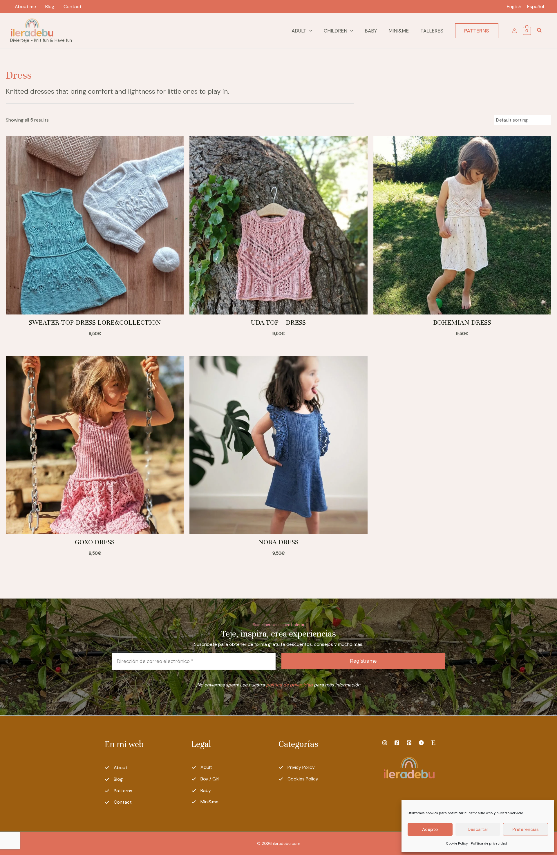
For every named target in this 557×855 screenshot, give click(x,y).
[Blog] (114, 779)
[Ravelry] (421, 742)
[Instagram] (384, 742)
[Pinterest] (409, 742)
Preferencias (525, 829)
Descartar (478, 829)
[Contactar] (118, 802)
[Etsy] (433, 742)
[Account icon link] (514, 30)
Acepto (430, 829)
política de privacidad (289, 685)
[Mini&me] (204, 802)
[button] (309, 31)
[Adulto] (201, 767)
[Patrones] (118, 791)
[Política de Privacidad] (296, 767)
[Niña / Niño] (205, 779)
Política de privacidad (489, 843)
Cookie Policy (457, 843)
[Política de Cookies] (298, 779)
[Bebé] (201, 790)
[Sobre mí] (116, 767)
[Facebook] (396, 742)
